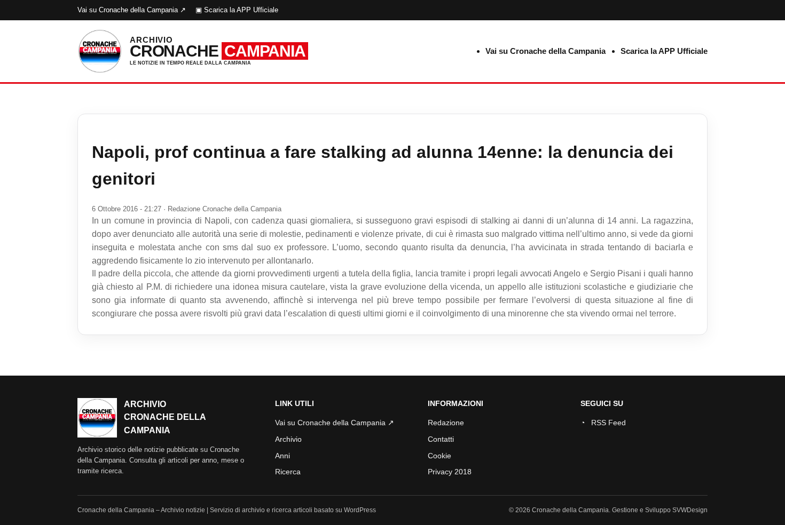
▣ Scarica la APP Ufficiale (236, 10)
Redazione (446, 422)
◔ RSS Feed (603, 422)
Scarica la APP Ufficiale (664, 50)
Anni (282, 455)
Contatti (441, 439)
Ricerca (288, 471)
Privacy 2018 (450, 471)
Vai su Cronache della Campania (545, 50)
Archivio (288, 439)
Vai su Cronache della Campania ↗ (131, 10)
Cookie (439, 455)
